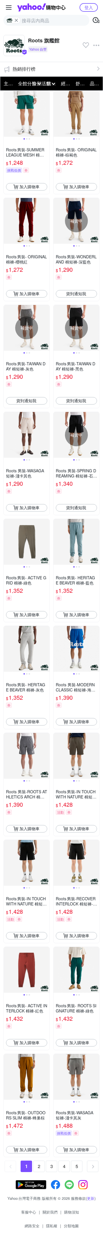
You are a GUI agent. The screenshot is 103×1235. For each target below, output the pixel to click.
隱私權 (51, 1225)
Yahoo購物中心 (41, 7)
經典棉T (66, 83)
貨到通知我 (76, 293)
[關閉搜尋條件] (16, 20)
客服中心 (28, 1212)
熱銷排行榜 (24, 69)
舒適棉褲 (81, 83)
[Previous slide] (7, 114)
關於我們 (50, 1212)
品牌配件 (95, 83)
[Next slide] (45, 114)
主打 (8, 83)
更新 (90, 1198)
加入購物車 (29, 186)
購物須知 (71, 1212)
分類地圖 (71, 1225)
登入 (88, 7)
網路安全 (32, 1225)
